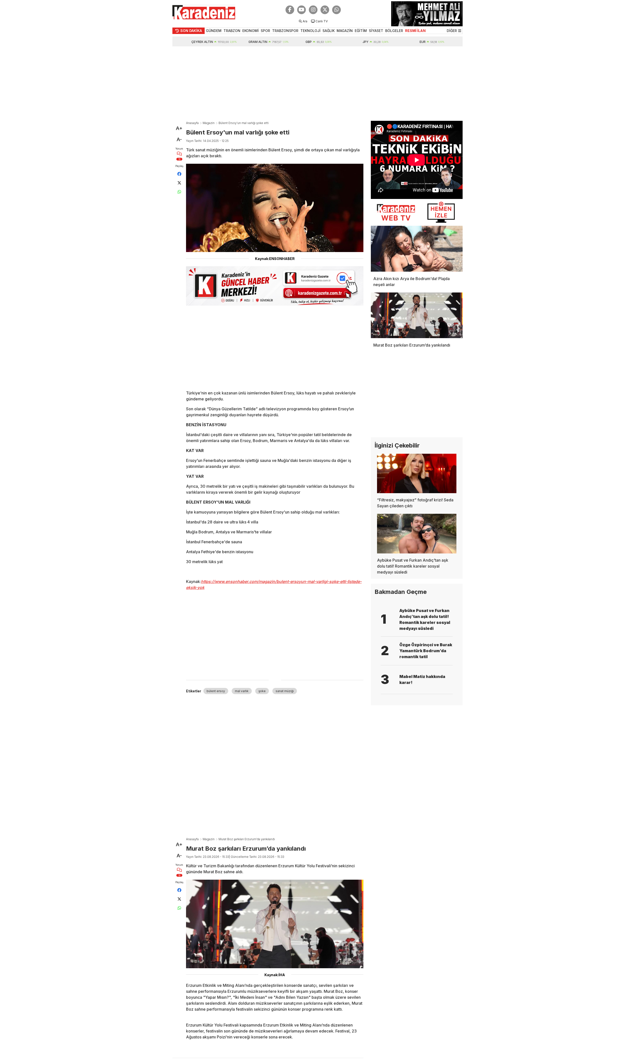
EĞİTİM (361, 31)
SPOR (265, 31)
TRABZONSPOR (285, 31)
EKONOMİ (250, 31)
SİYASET (376, 31)
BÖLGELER (394, 31)
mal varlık (242, 691)
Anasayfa (192, 123)
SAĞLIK (328, 31)
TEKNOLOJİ (310, 31)
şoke (262, 691)
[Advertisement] (317, 83)
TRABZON (231, 31)
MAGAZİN (345, 31)
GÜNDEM (214, 31)
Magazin (209, 123)
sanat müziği (285, 691)
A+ (179, 128)
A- (179, 139)
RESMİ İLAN (415, 31)
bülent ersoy (216, 691)
